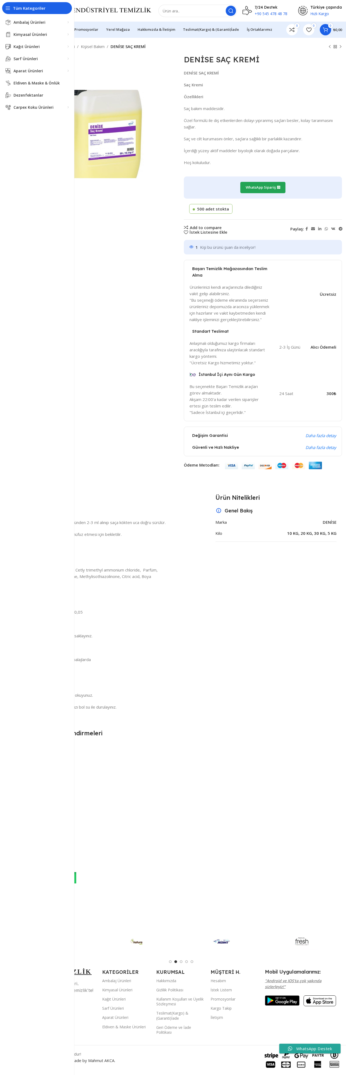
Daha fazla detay (320, 435)
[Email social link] (313, 229)
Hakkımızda (166, 980)
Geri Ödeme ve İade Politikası (173, 1030)
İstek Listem (221, 989)
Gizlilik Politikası (169, 989)
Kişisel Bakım (93, 46)
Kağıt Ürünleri (114, 999)
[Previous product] (329, 47)
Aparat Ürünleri (115, 1017)
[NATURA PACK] (141, 941)
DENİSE (330, 522)
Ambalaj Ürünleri (116, 980)
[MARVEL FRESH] (302, 941)
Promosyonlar (223, 999)
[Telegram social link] (340, 229)
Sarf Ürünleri (113, 1008)
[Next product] (340, 47)
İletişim (217, 1017)
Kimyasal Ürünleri (117, 989)
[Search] (231, 11)
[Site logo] (99, 10)
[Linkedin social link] (320, 229)
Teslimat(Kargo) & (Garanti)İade (172, 1015)
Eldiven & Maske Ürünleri (124, 1026)
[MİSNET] (221, 941)
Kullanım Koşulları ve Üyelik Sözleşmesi (180, 1001)
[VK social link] (333, 229)
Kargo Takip (221, 1008)
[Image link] (282, 1000)
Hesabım (218, 980)
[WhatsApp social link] (326, 229)
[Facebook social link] (307, 229)
